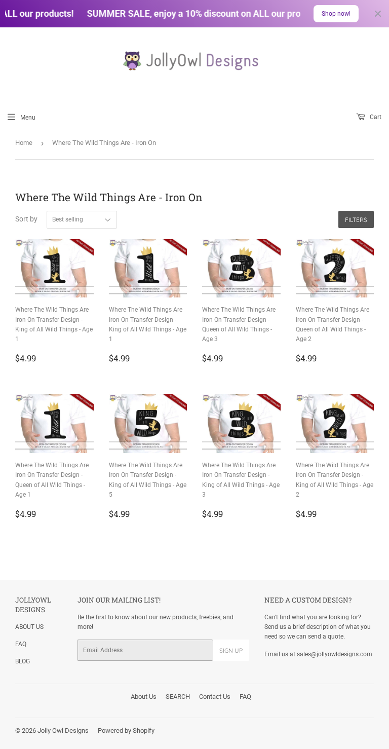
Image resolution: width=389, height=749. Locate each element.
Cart (374, 117)
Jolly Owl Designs (63, 730)
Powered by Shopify (126, 730)
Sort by (26, 219)
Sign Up (231, 650)
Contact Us (214, 696)
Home (23, 142)
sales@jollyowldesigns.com (334, 654)
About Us (144, 696)
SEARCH (178, 696)
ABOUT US (29, 626)
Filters (356, 219)
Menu (27, 117)
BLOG (22, 661)
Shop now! (336, 13)
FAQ (20, 644)
